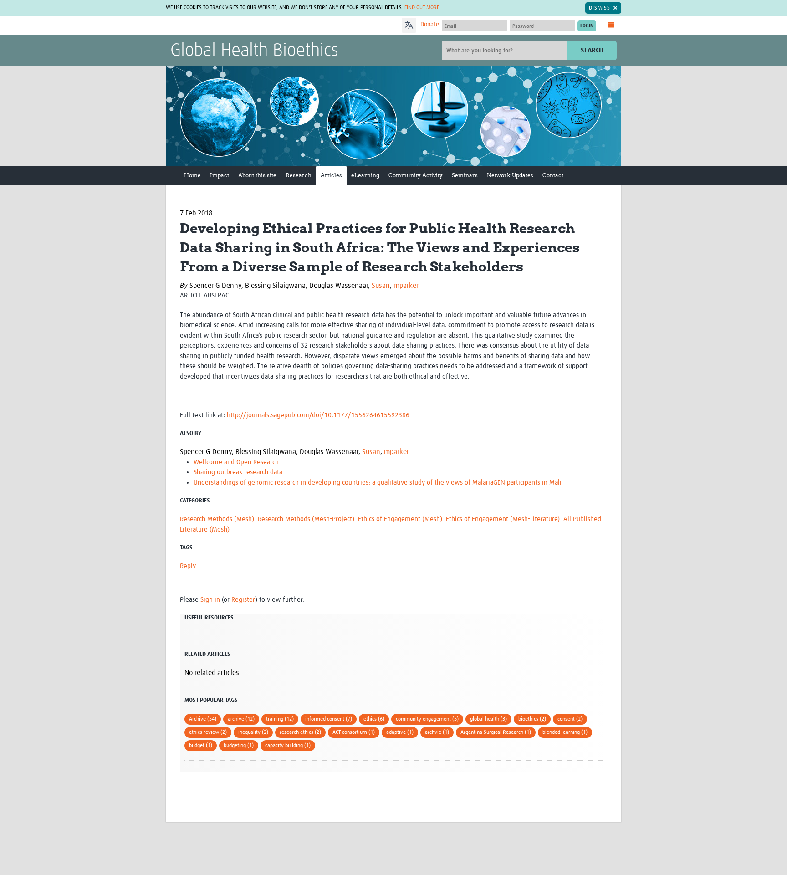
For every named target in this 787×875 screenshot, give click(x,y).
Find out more (421, 7)
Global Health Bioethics (254, 51)
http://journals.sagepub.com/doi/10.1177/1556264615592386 (319, 415)
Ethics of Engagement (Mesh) (400, 519)
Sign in (210, 599)
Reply (188, 566)
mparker (406, 285)
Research (299, 175)
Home (192, 175)
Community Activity (415, 175)
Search (592, 50)
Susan (381, 285)
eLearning (365, 175)
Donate (429, 24)
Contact (552, 175)
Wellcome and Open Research (236, 462)
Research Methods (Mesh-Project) (306, 519)
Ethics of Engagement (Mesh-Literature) (503, 519)
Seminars (465, 175)
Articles (331, 175)
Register (243, 599)
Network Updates (510, 175)
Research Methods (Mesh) (217, 519)
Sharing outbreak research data (238, 472)
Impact (219, 175)
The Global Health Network (238, 26)
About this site (257, 175)
